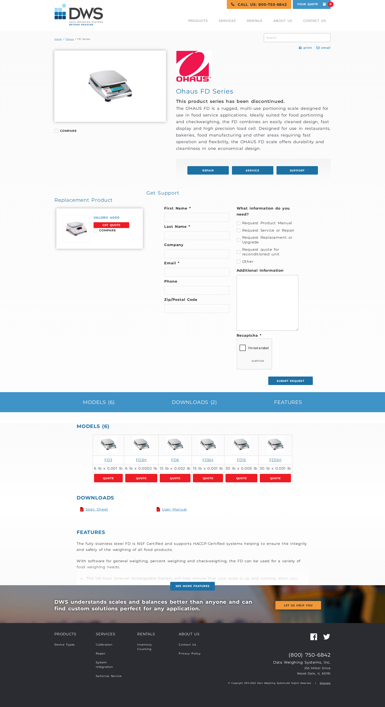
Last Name (177, 226)
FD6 (175, 460)
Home (58, 39)
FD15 (241, 460)
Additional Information (260, 270)
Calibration (104, 644)
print (305, 47)
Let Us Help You (298, 605)
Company (174, 244)
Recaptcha (249, 335)
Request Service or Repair (268, 230)
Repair (101, 653)
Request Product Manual (267, 223)
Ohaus (70, 39)
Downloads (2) (194, 402)
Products (198, 21)
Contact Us (314, 21)
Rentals (254, 21)
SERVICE (252, 170)
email (323, 47)
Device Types (64, 644)
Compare (68, 130)
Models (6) (99, 402)
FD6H (208, 460)
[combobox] (297, 37)
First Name (177, 208)
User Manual (174, 509)
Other (248, 261)
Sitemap (325, 683)
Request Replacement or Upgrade (267, 239)
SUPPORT (297, 170)
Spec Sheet (97, 509)
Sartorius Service (109, 676)
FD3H (141, 460)
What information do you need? (263, 211)
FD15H (275, 460)
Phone (170, 281)
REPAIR (208, 170)
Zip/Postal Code (180, 299)
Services (227, 21)
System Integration (104, 664)
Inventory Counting (144, 647)
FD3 (108, 460)
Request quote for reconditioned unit (261, 252)
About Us (282, 21)
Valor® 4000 (106, 218)
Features (288, 402)
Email (171, 263)
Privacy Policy (190, 653)
